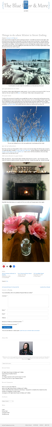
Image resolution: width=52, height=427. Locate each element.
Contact (41, 425)
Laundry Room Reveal (45, 287)
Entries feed (4, 411)
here (19, 92)
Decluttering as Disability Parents (9, 373)
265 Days (4, 375)
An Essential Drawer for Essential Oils (10, 287)
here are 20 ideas (11, 104)
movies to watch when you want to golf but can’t (13, 151)
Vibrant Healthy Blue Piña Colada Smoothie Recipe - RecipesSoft (16, 389)
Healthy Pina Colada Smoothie (40, 389)
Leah (16, 38)
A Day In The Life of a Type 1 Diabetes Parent (12, 378)
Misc (7, 281)
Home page (35, 425)
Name (3, 310)
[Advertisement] (26, 22)
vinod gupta (4, 392)
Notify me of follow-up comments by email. (12, 321)
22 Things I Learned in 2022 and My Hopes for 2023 (14, 376)
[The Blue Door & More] (26, 4)
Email (3, 313)
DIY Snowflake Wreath (39, 273)
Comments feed (5, 412)
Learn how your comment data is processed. (30, 330)
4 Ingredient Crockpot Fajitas (13, 391)
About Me (47, 425)
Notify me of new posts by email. (9, 324)
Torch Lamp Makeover (11, 386)
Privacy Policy (28, 425)
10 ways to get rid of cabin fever (23, 150)
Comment (4, 295)
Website (4, 317)
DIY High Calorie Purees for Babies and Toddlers (13, 372)
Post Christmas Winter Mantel (24, 273)
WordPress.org (5, 414)
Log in (3, 409)
